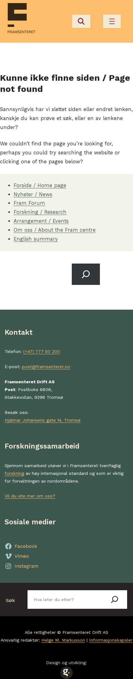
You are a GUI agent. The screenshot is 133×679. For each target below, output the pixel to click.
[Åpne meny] (112, 21)
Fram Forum (29, 203)
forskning (14, 473)
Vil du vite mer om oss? (30, 495)
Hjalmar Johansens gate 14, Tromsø (42, 420)
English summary (36, 239)
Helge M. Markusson (63, 640)
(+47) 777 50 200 (41, 351)
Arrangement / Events (41, 221)
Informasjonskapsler (110, 640)
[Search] (86, 274)
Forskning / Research (40, 212)
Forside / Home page (40, 185)
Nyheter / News (33, 194)
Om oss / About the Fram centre (55, 230)
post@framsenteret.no (46, 366)
